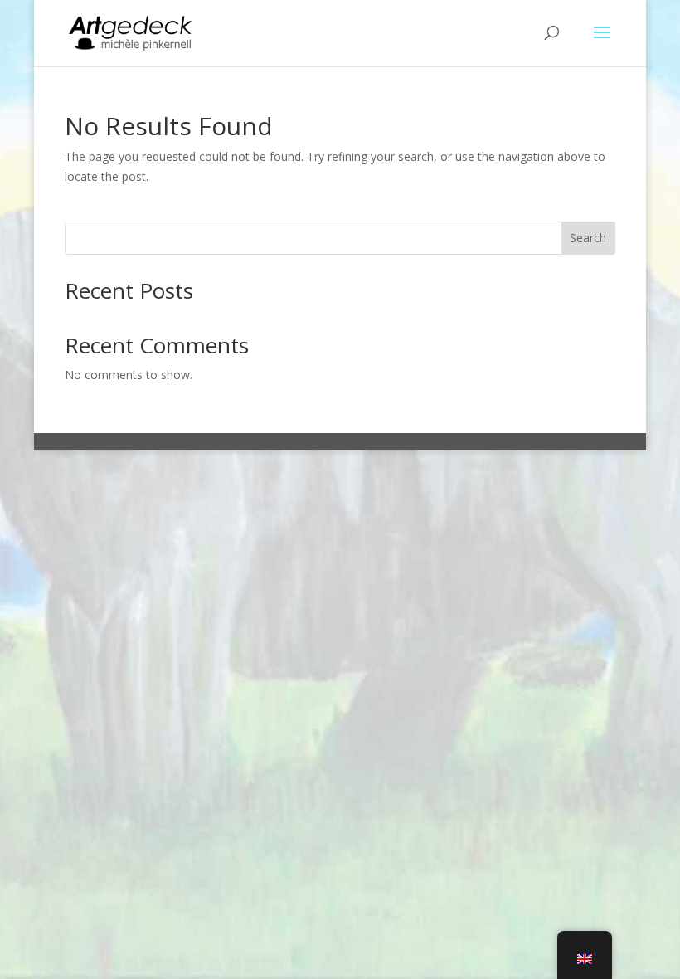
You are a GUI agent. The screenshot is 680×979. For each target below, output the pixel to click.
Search (588, 238)
